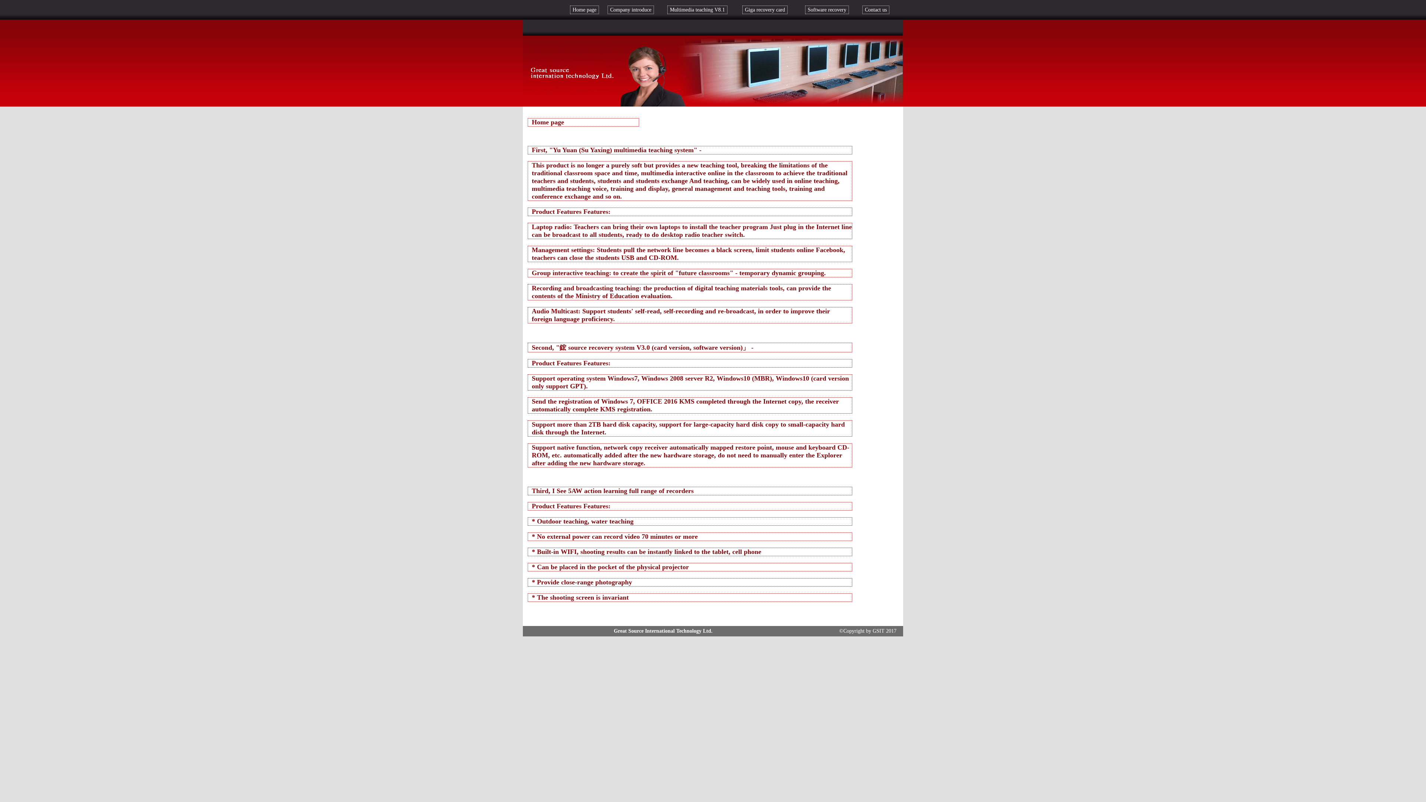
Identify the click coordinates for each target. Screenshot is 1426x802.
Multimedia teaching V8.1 (697, 10)
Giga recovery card (765, 10)
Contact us (876, 10)
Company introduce (630, 10)
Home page (584, 10)
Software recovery (827, 10)
